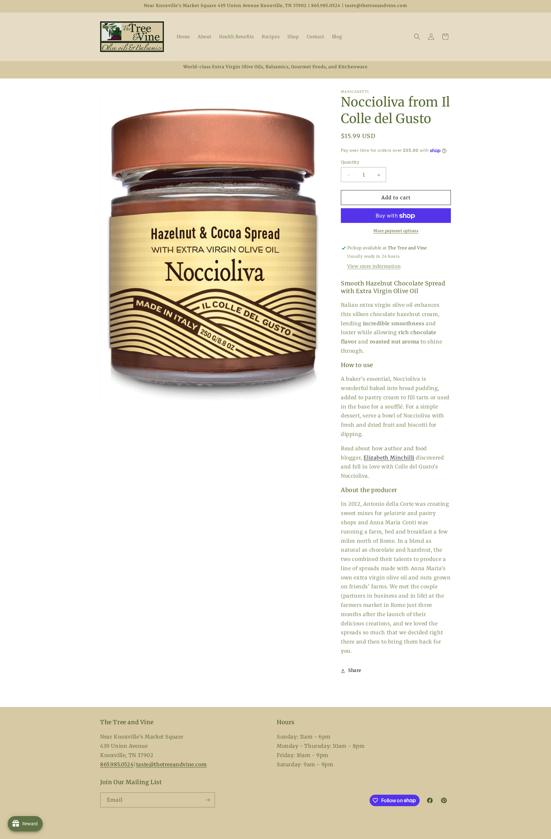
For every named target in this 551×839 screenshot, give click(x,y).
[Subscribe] (208, 799)
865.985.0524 (117, 764)
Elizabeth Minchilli (389, 457)
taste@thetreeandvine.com (171, 764)
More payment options (395, 231)
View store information (373, 266)
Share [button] (354, 670)
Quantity (350, 162)
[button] (417, 37)
